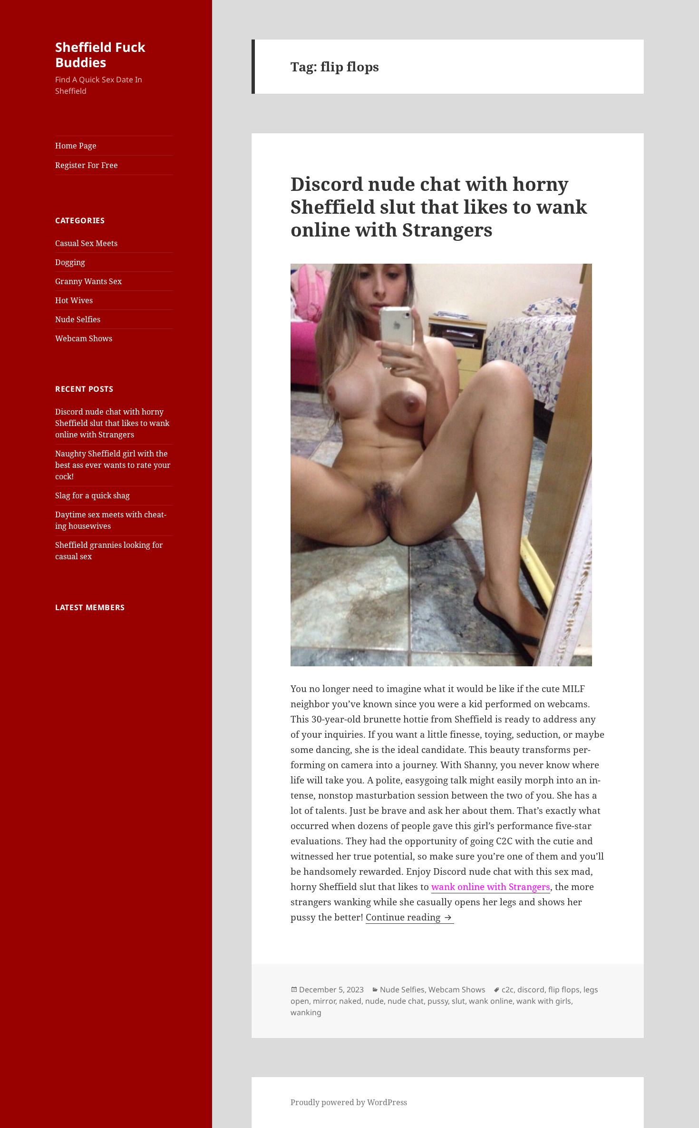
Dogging (70, 262)
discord (530, 989)
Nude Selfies (77, 319)
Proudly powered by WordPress (349, 1102)
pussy (437, 1001)
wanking (306, 1012)
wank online (491, 1001)
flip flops (564, 989)
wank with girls (543, 1001)
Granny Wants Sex (88, 281)
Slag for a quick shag (92, 495)
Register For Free (86, 165)
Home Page (76, 145)
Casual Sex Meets (86, 243)
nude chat (406, 1001)
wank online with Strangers (490, 887)
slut (458, 1001)
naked (350, 1001)
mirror (324, 1001)
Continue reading (410, 917)
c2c (508, 989)
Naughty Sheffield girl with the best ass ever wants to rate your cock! (113, 465)
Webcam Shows (83, 338)
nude (374, 1001)
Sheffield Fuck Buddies (100, 54)
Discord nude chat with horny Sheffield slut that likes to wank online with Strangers (112, 423)
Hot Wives (74, 300)
